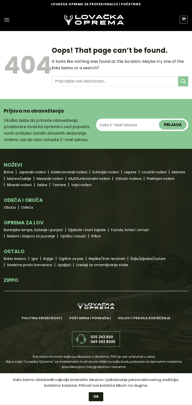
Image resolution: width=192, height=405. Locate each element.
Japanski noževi (32, 172)
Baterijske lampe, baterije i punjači (33, 229)
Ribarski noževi (19, 184)
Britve (9, 172)
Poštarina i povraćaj (90, 318)
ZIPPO (11, 280)
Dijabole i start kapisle (87, 229)
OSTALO (14, 251)
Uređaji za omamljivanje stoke (102, 264)
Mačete (178, 172)
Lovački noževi (154, 172)
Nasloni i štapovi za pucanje (31, 236)
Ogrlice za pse (71, 258)
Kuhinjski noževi (105, 172)
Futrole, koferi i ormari (130, 229)
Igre (35, 258)
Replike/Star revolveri (107, 258)
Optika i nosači (73, 236)
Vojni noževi (81, 184)
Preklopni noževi (160, 178)
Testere (59, 184)
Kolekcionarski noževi (69, 172)
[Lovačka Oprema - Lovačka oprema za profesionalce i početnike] (94, 19)
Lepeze (130, 172)
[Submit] (183, 81)
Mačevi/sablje (19, 178)
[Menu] (7, 20)
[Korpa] (184, 20)
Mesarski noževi (49, 178)
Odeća (27, 207)
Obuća (10, 207)
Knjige (48, 258)
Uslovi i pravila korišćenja (144, 318)
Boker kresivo (15, 258)
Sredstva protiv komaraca (29, 264)
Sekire (42, 184)
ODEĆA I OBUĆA (23, 200)
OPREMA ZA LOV (24, 222)
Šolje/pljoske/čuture (148, 258)
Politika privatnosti (42, 318)
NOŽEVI (13, 164)
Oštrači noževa (128, 178)
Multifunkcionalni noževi (89, 178)
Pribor (96, 236)
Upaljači (64, 264)
